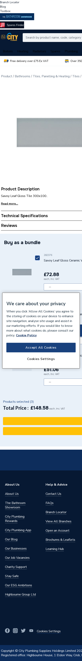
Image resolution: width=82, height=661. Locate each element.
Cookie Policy (26, 335)
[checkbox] (37, 257)
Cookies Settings (41, 359)
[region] (41, 330)
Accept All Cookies (40, 347)
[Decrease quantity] (49, 286)
